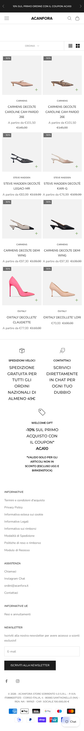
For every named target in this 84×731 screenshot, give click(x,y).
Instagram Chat (14, 579)
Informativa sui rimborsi (20, 529)
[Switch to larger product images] (70, 45)
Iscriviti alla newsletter (30, 665)
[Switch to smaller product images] (78, 45)
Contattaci (11, 593)
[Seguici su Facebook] (6, 681)
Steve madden (21, 177)
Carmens (21, 100)
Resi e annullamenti (17, 614)
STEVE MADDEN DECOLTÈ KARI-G (62, 186)
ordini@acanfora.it (16, 586)
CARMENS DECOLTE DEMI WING (22, 253)
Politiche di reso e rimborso (22, 543)
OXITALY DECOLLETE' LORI (62, 317)
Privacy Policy (13, 507)
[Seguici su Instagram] (18, 681)
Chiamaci (10, 571)
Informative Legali (16, 522)
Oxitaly (21, 311)
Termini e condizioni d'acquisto (24, 500)
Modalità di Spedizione (19, 536)
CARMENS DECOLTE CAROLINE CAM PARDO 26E (22, 112)
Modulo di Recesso (17, 550)
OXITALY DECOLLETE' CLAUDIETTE (22, 319)
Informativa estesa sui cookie (23, 514)
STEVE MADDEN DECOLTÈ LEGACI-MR (21, 186)
